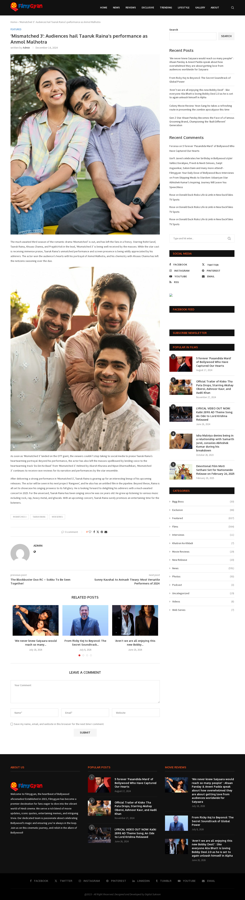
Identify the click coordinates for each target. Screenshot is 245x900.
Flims (203, 526)
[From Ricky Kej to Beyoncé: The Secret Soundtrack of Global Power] (85, 620)
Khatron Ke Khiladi (203, 543)
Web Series (57, 516)
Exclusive (148, 7)
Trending (166, 7)
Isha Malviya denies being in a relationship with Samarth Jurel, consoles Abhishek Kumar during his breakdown (215, 443)
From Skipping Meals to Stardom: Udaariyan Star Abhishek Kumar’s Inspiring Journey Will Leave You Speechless (198, 182)
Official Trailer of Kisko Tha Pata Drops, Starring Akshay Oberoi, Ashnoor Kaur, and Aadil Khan (215, 387)
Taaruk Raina (39, 516)
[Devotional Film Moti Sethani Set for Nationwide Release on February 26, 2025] (180, 472)
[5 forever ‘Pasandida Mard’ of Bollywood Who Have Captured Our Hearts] (180, 364)
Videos (203, 601)
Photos (203, 576)
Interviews (203, 534)
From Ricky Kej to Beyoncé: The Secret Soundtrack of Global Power (213, 821)
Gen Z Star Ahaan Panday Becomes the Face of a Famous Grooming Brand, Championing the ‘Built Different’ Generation (201, 121)
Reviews (131, 7)
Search (173, 29)
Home (103, 7)
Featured (203, 518)
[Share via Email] (106, 532)
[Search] (232, 7)
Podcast (203, 585)
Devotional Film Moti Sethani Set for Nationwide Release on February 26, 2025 (215, 469)
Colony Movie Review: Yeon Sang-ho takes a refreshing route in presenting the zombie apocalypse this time (200, 107)
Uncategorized (203, 593)
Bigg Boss (203, 501)
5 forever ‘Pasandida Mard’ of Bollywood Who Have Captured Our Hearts (213, 362)
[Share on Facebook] (94, 532)
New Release (203, 560)
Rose (172, 194)
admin (26, 47)
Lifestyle (183, 7)
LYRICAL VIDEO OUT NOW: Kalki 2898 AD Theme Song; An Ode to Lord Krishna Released (214, 414)
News (116, 7)
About (215, 7)
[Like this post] (90, 532)
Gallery (200, 7)
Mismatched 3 (19, 516)
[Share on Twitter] (97, 532)
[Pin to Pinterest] (102, 532)
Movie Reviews (203, 551)
